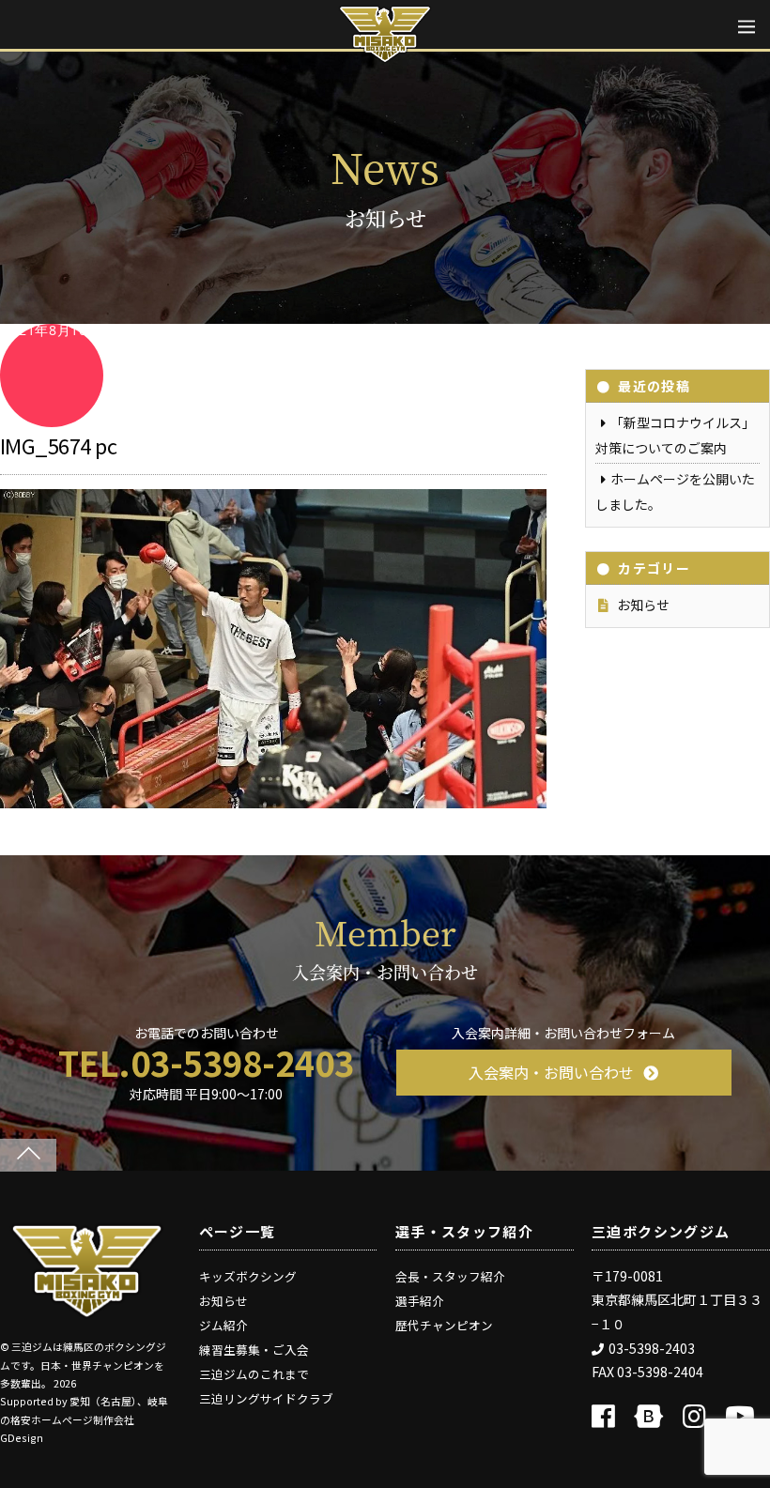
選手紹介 (419, 1301)
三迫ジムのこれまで (254, 1374)
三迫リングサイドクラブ (266, 1398)
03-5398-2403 (651, 1348)
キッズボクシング (248, 1276)
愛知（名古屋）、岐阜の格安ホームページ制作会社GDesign (84, 1419)
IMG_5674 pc (58, 445)
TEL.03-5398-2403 (206, 1062)
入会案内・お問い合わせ (551, 1072)
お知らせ (643, 604)
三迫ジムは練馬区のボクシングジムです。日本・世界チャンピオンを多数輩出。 (83, 1365)
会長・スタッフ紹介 (450, 1276)
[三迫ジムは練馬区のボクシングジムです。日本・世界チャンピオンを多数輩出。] (86, 1312)
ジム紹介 (223, 1325)
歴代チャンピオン (444, 1325)
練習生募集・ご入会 (254, 1349)
